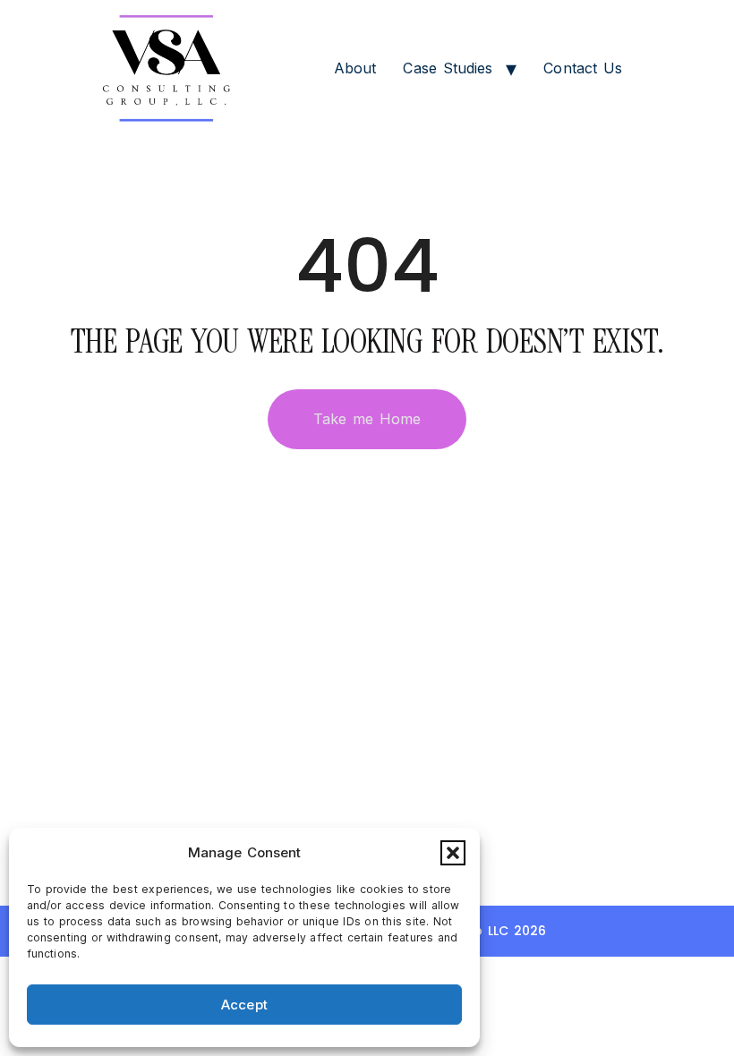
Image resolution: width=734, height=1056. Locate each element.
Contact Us (582, 68)
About (355, 68)
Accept (244, 1004)
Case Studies (447, 68)
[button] (453, 853)
